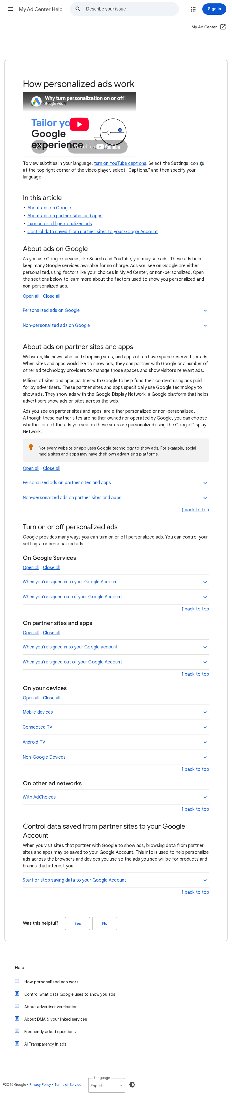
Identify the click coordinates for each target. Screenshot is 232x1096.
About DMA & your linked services (55, 1019)
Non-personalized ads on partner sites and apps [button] (72, 498)
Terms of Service (67, 1084)
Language (102, 1078)
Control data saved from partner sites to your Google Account (92, 232)
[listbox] (106, 1085)
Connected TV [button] (37, 727)
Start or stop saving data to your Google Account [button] (74, 880)
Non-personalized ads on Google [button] (56, 325)
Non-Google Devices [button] (44, 757)
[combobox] (132, 9)
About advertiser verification (51, 1006)
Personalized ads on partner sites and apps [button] (67, 483)
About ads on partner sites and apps (64, 216)
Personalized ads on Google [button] (51, 310)
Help (19, 968)
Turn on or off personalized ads (59, 224)
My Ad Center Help (41, 9)
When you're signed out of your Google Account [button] (72, 597)
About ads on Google (49, 208)
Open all (31, 296)
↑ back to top (195, 510)
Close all (51, 296)
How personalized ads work (51, 981)
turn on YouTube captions (120, 163)
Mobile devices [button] (38, 712)
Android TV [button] (34, 742)
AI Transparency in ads (45, 1044)
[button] (10, 9)
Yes (77, 923)
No (104, 923)
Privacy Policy (40, 1084)
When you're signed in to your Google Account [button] (70, 582)
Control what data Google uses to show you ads (69, 994)
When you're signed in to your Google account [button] (70, 647)
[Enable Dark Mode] (132, 1084)
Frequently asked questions (50, 1031)
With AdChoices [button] (39, 797)
